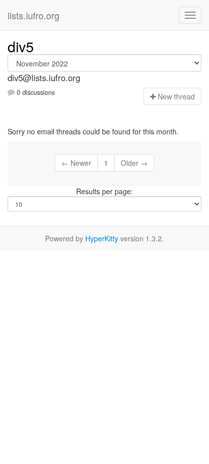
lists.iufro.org (33, 15)
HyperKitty (101, 238)
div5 (21, 46)
